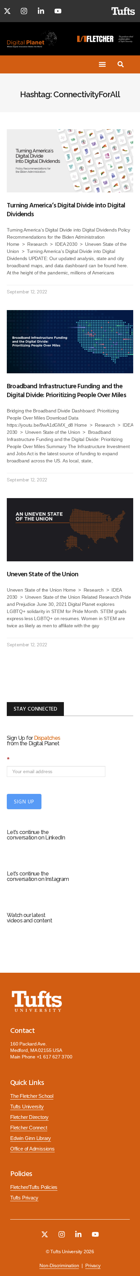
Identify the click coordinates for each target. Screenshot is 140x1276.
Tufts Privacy (24, 1198)
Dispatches (47, 738)
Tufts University (27, 1106)
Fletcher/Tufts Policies (33, 1187)
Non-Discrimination (59, 1265)
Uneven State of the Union (42, 573)
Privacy (93, 1265)
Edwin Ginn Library (30, 1138)
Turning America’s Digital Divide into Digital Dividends (66, 209)
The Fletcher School (31, 1096)
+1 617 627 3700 (54, 1056)
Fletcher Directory (29, 1117)
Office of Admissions (32, 1149)
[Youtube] (58, 11)
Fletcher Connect (28, 1127)
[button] (102, 64)
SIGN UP (24, 801)
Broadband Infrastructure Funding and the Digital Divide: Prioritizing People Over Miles (66, 389)
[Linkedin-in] (41, 11)
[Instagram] (24, 11)
